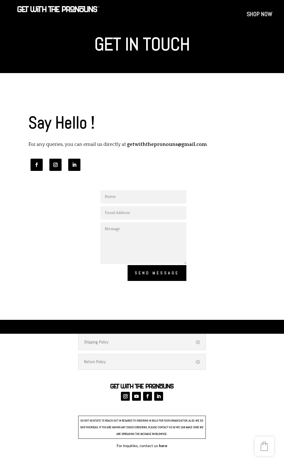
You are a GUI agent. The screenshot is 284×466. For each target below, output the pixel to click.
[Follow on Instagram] (55, 165)
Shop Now (259, 15)
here (163, 445)
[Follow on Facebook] (37, 165)
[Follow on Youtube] (136, 396)
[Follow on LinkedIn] (74, 165)
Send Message (157, 272)
